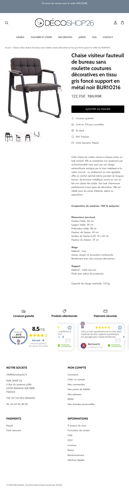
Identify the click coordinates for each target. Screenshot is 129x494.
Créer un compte (76, 379)
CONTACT (108, 37)
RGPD (71, 399)
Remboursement (76, 455)
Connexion (73, 374)
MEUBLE (20, 37)
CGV (70, 440)
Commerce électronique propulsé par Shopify (43, 484)
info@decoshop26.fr (16, 374)
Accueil (8, 47)
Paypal (9, 425)
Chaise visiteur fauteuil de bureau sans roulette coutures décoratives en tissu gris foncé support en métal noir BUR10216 (62, 47)
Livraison (72, 445)
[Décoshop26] (64, 23)
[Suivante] (61, 90)
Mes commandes (76, 384)
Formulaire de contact (79, 430)
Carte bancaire (13, 430)
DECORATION (65, 37)
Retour (71, 450)
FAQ (94, 37)
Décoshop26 (19, 484)
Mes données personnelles (81, 404)
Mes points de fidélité (79, 389)
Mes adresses (74, 394)
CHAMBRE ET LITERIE (41, 37)
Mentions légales (76, 460)
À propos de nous (77, 425)
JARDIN (82, 37)
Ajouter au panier (98, 109)
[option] (34, 90)
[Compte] (114, 23)
